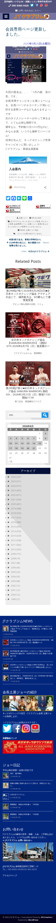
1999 (13, 599)
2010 (13, 549)
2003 (13, 581)
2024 (13, 486)
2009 (13, 554)
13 (28, 443)
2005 (13, 572)
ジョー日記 (11, 765)
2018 (13, 513)
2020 (13, 504)
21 (34, 448)
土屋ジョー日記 (32, 230)
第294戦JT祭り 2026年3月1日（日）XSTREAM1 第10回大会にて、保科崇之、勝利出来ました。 (31, 677)
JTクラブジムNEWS (18, 621)
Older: (34, 251)
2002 (13, 585)
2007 (13, 563)
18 (16, 448)
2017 (13, 517)
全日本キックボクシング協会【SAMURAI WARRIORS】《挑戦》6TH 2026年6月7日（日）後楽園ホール (31, 641)
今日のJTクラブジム (17, 794)
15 (39, 443)
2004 (13, 576)
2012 (13, 540)
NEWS (22, 230)
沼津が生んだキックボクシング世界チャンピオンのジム (28, 225)
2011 (13, 544)
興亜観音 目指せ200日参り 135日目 (24, 804)
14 (34, 443)
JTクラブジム (16, 221)
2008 (13, 558)
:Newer (29, 242)
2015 (13, 526)
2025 (13, 481)
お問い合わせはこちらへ (29, 10)
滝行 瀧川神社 (16, 773)
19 (22, 448)
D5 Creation (46, 917)
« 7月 (10, 461)
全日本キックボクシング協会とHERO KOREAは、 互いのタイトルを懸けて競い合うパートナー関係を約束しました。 (31, 666)
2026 (13, 477)
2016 (13, 522)
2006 (13, 567)
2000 (13, 594)
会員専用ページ (20, 224)
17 (10, 448)
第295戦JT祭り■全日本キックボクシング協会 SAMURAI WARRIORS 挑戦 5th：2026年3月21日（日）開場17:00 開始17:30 (31, 653)
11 (16, 443)
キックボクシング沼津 (31, 221)
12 (22, 443)
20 (28, 448)
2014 (13, 531)
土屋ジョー (23, 218)
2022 (13, 495)
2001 (13, 590)
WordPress (33, 920)
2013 (13, 535)
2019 (13, 508)
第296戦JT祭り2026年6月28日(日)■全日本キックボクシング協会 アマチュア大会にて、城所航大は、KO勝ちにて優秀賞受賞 (31, 628)
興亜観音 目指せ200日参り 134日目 (25, 814)
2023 (13, 490)
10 (10, 443)
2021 (13, 499)
